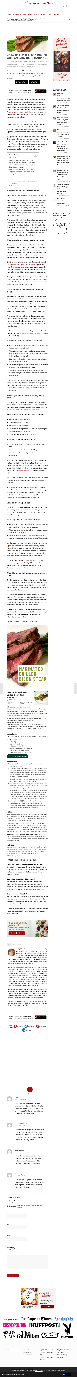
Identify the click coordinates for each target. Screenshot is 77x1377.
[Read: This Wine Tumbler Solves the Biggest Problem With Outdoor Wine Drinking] (54, 185)
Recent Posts (17, 944)
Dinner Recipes (40, 61)
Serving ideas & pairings (16, 167)
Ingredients (15, 174)
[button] (8, 697)
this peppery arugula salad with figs (31, 535)
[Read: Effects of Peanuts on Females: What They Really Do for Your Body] (54, 130)
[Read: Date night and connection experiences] (54, 199)
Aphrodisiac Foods (46, 1350)
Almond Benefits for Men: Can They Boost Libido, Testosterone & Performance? (63, 146)
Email (8, 1224)
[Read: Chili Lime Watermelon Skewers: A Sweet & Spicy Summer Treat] (54, 94)
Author (9, 944)
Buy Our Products (63, 1350)
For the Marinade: (19, 176)
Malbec (27, 560)
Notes (13, 180)
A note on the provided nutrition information (26, 181)
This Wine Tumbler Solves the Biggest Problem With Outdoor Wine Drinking (63, 189)
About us (26, 1350)
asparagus (10, 545)
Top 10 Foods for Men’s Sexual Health (26, 110)
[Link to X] (63, 6)
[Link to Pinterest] (66, 6)
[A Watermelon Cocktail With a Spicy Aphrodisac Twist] (1, 688)
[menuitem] (9, 14)
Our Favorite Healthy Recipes (35, 64)
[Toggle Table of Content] (35, 155)
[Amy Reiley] (11, 955)
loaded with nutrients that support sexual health (26, 263)
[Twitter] (46, 949)
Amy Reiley (32, 67)
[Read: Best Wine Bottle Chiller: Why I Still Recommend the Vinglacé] (54, 118)
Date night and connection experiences (61, 201)
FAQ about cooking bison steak (18, 186)
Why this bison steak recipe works (19, 158)
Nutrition (14, 184)
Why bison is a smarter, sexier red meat (21, 160)
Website (9, 1235)
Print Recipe (35, 82)
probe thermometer (22, 470)
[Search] (69, 19)
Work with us (27, 1355)
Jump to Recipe (22, 82)
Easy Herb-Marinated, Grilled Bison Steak (21, 172)
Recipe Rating (10, 1247)
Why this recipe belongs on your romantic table (23, 169)
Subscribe (60, 1357)
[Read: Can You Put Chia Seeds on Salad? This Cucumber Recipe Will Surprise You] (54, 171)
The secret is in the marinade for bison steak (22, 162)
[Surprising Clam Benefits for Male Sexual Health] (75, 688)
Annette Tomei (40, 122)
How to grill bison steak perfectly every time (22, 165)
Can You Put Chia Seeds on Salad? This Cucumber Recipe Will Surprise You (63, 174)
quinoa (20, 530)
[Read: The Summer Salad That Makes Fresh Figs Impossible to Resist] (54, 106)
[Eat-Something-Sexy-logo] (38, 6)
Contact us (27, 1352)
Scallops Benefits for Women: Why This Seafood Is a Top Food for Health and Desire (63, 160)
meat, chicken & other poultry (27, 61)
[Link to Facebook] (69, 6)
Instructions (15, 178)
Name (8, 1213)
